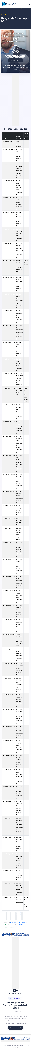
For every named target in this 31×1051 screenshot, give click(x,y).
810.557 (14, 916)
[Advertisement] (18, 95)
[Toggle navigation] (29, 4)
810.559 (18, 916)
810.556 (12, 916)
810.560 (20, 916)
